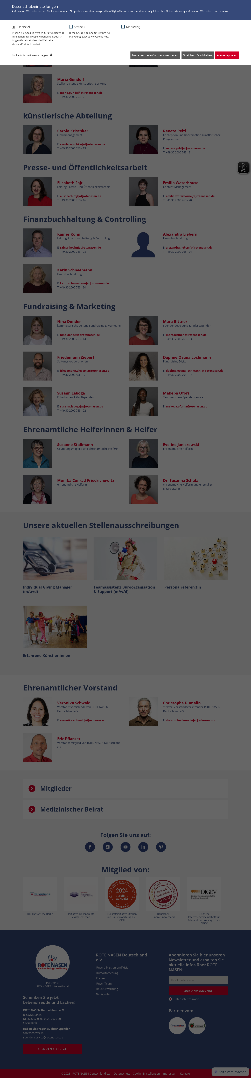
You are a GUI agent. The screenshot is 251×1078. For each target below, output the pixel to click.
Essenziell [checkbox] (24, 27)
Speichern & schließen (197, 55)
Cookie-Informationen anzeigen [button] (30, 55)
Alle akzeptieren (227, 55)
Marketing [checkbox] (133, 27)
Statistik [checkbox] (79, 27)
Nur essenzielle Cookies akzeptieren (155, 55)
